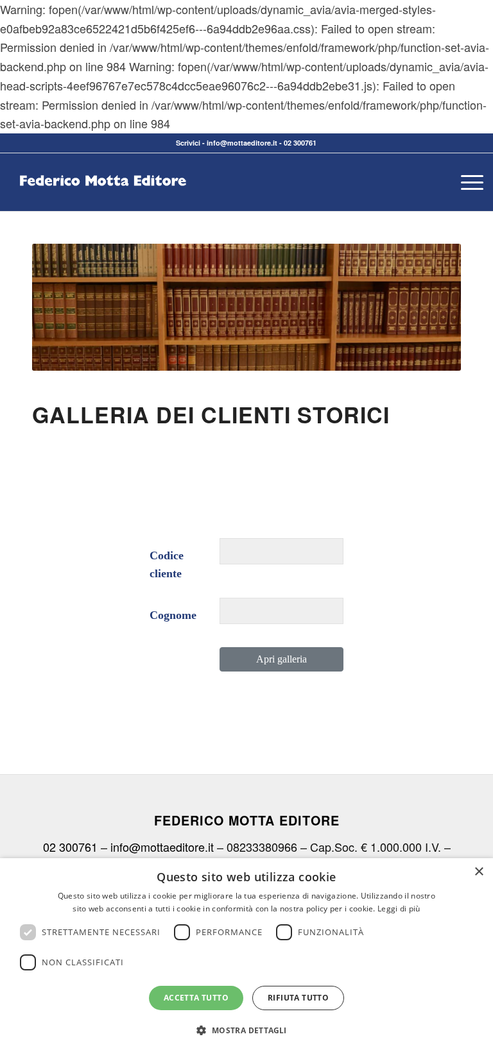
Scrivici (188, 143)
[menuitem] (465, 182)
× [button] (478, 872)
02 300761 (300, 143)
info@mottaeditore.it (242, 143)
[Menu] (465, 182)
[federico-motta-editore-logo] (103, 201)
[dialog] (246, 957)
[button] (246, 1031)
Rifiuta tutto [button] (298, 997)
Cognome (173, 615)
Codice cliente (167, 564)
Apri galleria (281, 659)
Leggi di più (398, 908)
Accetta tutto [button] (196, 997)
